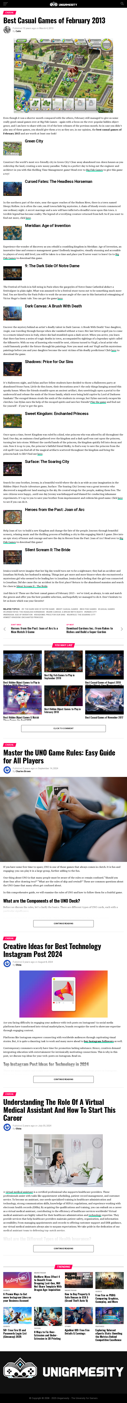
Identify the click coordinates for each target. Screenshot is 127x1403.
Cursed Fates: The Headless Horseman (24, 612)
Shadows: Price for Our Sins (50, 615)
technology (95, 1215)
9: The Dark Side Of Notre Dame (39, 609)
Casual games (107, 609)
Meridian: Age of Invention (18, 615)
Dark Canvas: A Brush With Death (65, 612)
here (28, 218)
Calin (18, 31)
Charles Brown (23, 771)
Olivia (18, 965)
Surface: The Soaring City (81, 615)
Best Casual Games (67, 609)
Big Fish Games (94, 170)
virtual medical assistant (19, 1192)
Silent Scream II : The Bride (31, 586)
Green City (91, 612)
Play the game (98, 402)
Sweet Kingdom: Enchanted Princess (23, 617)
